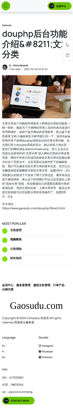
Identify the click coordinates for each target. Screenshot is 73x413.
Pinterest (47, 357)
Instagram (47, 345)
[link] (67, 55)
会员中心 (61, 6)
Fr (3, 351)
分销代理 (7, 289)
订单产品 (58, 285)
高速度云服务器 (24, 322)
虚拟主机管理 (41, 285)
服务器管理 (23, 285)
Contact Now (20, 400)
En (3, 345)
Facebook (47, 351)
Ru (3, 357)
